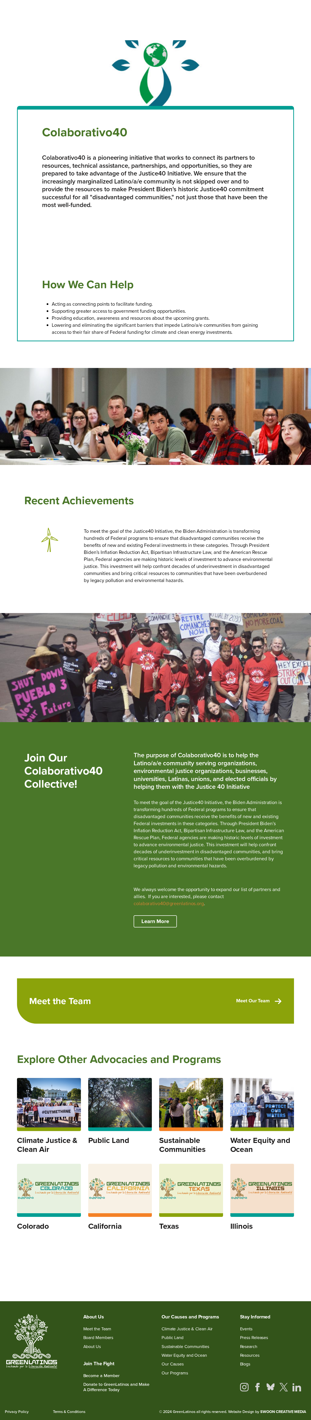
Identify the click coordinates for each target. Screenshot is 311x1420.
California (105, 1226)
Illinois (241, 1226)
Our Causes (173, 1364)
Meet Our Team (253, 1000)
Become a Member (101, 1375)
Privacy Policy (17, 1411)
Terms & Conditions (69, 1411)
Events (246, 1329)
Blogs (245, 1364)
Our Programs (175, 1373)
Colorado (33, 1226)
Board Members (98, 1337)
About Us (92, 1346)
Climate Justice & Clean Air (47, 1144)
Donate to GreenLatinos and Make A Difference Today (116, 1387)
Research (248, 1346)
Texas (169, 1226)
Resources (249, 1355)
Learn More (155, 921)
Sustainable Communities (182, 1144)
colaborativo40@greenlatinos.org (169, 903)
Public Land (108, 1140)
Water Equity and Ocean (260, 1144)
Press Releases (254, 1337)
